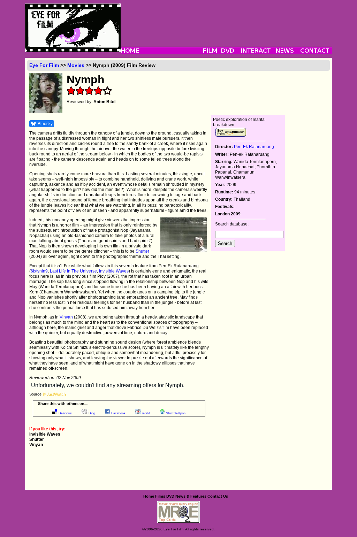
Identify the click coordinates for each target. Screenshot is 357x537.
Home (148, 496)
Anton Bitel (104, 101)
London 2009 (228, 214)
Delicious (65, 413)
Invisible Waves (114, 271)
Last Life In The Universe (73, 271)
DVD (170, 496)
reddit (146, 413)
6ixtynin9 (39, 271)
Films (160, 496)
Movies (75, 65)
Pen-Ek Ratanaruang (254, 146)
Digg (92, 413)
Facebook (118, 413)
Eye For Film (44, 65)
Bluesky (45, 123)
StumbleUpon (175, 413)
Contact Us (217, 496)
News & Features (190, 496)
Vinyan (66, 317)
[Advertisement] (226, 19)
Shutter (142, 251)
